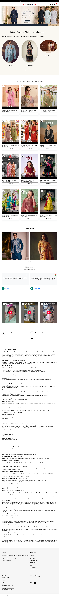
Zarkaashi (39, 510)
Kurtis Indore (22, 462)
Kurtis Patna (32, 462)
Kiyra (36, 510)
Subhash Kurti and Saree (13, 502)
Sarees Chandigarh (5, 454)
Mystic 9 (18, 504)
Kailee (19, 502)
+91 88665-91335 (7, 560)
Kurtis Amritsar (19, 464)
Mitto (27, 504)
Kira (52, 510)
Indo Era (44, 503)
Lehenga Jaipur (44, 496)
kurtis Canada (14, 458)
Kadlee (26, 503)
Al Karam (37, 528)
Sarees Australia (22, 448)
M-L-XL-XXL (29, 141)
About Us (32, 555)
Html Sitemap (4, 580)
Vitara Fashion (48, 502)
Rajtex (31, 509)
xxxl (32, 176)
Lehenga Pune (31, 496)
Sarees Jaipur (39, 453)
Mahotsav (16, 510)
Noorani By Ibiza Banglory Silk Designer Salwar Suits (48, 146)
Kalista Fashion (9, 509)
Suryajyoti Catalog (23, 538)
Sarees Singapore (29, 448)
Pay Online (4, 575)
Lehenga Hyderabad (12, 496)
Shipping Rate (32, 567)
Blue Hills (14, 504)
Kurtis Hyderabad (11, 462)
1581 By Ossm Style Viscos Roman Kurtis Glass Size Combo (10, 146)
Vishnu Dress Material (16, 522)
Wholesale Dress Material (6, 370)
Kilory (48, 526)
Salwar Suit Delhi (22, 485)
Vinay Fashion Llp (19, 528)
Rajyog (39, 509)
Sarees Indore (23, 453)
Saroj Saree (21, 509)
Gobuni (20, 510)
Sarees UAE (49, 448)
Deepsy (53, 521)
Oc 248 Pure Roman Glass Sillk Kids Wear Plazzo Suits (9, 111)
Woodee (15, 503)
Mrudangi (41, 503)
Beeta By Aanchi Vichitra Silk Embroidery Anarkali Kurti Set (10, 216)
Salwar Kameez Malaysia (6, 480)
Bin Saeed (9, 522)
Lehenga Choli (48, 55)
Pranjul (18, 520)
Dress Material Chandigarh (34, 474)
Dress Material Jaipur (6, 474)
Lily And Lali (54, 538)
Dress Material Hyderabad (15, 473)
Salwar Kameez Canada (23, 480)
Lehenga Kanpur (50, 496)
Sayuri (8, 526)
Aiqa (45, 526)
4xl (35, 176)
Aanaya (3, 542)
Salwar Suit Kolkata (48, 487)
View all (46, 31)
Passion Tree (54, 502)
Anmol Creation (9, 510)
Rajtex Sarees (4, 538)
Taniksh (3, 502)
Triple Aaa (46, 521)
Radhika (6, 502)
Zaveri (8, 530)
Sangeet (20, 541)
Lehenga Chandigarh (13, 498)
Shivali (45, 504)
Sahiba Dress (30, 526)
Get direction (4, 562)
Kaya (5, 503)
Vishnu (46, 541)
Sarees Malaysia (5, 448)
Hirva (48, 503)
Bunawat (43, 509)
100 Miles (29, 503)
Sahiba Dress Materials (13, 521)
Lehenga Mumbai (5, 496)
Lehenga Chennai (43, 498)
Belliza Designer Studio (38, 529)
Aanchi (30, 541)
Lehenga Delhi (19, 496)
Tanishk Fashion (12, 529)
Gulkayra (19, 526)
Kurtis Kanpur (43, 462)
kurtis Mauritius (33, 458)
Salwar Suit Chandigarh (22, 487)
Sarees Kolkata (26, 454)
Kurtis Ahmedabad (12, 464)
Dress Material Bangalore (23, 474)
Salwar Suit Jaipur (50, 485)
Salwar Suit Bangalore (13, 487)
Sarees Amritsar (20, 454)
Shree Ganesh (39, 522)
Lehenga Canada (17, 492)
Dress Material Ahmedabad (44, 474)
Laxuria (27, 541)
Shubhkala (9, 515)
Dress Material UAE (15, 469)
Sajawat (11, 526)
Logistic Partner (33, 562)
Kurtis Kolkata (25, 464)
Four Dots (3, 529)
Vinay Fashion (29, 521)
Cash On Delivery (33, 560)
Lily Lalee (22, 503)
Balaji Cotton (23, 522)
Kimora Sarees (47, 510)
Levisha (47, 520)
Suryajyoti (14, 520)
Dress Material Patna (49, 473)
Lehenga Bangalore (5, 498)
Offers (40, 81)
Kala (44, 520)
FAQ (31, 565)
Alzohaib (48, 529)
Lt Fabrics (3, 510)
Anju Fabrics (41, 504)
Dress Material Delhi (25, 473)
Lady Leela (10, 504)
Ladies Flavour (42, 502)
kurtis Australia (20, 458)
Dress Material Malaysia (6, 468)
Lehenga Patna (37, 496)
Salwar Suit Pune (36, 485)
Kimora (8, 528)
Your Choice (4, 526)
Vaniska (8, 503)
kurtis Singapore (27, 458)
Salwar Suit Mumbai (5, 485)
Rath (37, 509)
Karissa (37, 503)
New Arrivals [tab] (21, 81)
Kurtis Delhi (17, 462)
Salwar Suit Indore (28, 485)
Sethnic (52, 509)
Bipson (38, 520)
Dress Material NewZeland (6, 469)
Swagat (26, 526)
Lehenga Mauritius (39, 492)
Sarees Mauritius (36, 448)
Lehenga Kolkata (36, 498)
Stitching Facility (5, 579)
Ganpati (49, 521)
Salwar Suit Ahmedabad (31, 487)
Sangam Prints (15, 509)
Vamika (48, 504)
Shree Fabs (42, 528)
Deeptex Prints (16, 538)
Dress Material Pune (41, 473)
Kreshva (37, 541)
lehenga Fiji (11, 492)
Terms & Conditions (34, 557)
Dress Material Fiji (14, 468)
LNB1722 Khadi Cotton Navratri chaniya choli (48, 181)
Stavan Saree (48, 509)
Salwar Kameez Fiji (14, 480)
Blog (2, 584)
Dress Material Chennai (24, 476)
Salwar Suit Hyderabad (14, 485)
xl (47, 106)
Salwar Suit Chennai (5, 488)
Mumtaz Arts (25, 528)
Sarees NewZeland (42, 448)
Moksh (19, 503)
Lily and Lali (23, 504)
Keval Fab (8, 534)
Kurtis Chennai (31, 464)
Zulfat (35, 522)
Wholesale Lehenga (5, 372)
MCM (33, 522)
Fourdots (55, 529)
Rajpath (34, 509)
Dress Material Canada (22, 468)
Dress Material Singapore (41, 468)
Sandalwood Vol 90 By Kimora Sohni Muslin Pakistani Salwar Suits (28, 111)
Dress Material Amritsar (6, 476)
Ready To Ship (32, 81)
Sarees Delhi (17, 453)
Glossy (30, 522)
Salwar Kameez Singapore (42, 480)
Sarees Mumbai (4, 453)
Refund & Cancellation (34, 569)
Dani (40, 526)
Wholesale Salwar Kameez (6, 371)
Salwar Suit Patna (43, 485)
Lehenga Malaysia (5, 492)
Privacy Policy (33, 558)
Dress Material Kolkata (15, 476)
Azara (51, 520)
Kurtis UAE (46, 458)
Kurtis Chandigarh (5, 464)
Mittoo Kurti (13, 541)
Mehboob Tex (13, 528)
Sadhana (24, 521)
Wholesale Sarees (5, 367)
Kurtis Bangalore (50, 462)
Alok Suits (3, 520)
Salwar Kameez (29, 65)
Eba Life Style (4, 530)
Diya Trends (30, 502)
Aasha (28, 534)
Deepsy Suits (4, 528)
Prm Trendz (41, 521)
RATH (35, 540)
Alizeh (34, 502)
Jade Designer (41, 534)
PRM (26, 502)
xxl (49, 106)
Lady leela (49, 538)
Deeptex (11, 503)
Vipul (5, 511)
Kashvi (54, 510)
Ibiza (34, 526)
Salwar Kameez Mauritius (6, 481)
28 (9, 106)
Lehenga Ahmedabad (21, 498)
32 (11, 106)
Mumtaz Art (22, 520)
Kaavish (26, 529)
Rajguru (33, 541)
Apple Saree (4, 509)
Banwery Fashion (48, 528)
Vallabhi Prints (41, 541)
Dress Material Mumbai (6, 473)
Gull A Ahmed (4, 522)
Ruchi (3, 511)
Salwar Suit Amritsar (40, 487)
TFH (13, 510)
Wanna (51, 503)
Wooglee (54, 503)
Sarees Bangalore (52, 453)
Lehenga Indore (25, 496)
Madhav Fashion (35, 521)
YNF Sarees (33, 510)
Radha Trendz (35, 534)
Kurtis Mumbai (4, 462)
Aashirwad (15, 526)
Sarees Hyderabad (11, 453)
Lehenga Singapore (31, 492)
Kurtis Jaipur (37, 462)
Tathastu (12, 515)
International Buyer (5, 577)
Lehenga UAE (53, 492)
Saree (10, 65)
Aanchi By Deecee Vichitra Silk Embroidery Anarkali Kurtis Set (27, 181)
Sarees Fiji (10, 448)
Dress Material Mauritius (51, 468)
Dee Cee (37, 502)
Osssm (6, 504)
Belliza (35, 520)
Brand (3, 582)
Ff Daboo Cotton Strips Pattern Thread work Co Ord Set (29, 146)
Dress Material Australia (31, 468)
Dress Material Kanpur (14, 474)
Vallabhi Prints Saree (26, 510)
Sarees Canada (15, 448)
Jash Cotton (27, 520)
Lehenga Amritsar (29, 498)
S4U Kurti (39, 540)
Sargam (37, 526)
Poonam (33, 503)
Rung (29, 504)
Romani (32, 520)
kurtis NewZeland (40, 458)
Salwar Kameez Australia (32, 480)
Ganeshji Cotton (5, 521)
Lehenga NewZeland (46, 492)
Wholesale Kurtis (5, 369)
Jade (27, 522)
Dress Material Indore (33, 473)
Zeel (5, 515)
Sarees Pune (29, 453)
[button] (3, 23)
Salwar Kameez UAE (26, 481)
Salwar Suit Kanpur (5, 487)
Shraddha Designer (13, 534)
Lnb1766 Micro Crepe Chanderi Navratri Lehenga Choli (48, 216)
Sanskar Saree (26, 509)
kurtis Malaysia (4, 458)
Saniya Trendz (22, 529)
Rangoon (23, 502)
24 (7, 106)
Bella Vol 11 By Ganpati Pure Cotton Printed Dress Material (9, 181)
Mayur (11, 520)
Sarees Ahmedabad (12, 454)
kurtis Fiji (9, 458)
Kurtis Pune (27, 462)
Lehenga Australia (24, 492)
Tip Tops (32, 504)
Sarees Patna (34, 453)
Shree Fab (3, 534)
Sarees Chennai (33, 454)
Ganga (18, 521)
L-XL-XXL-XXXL (10, 141)
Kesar (16, 515)
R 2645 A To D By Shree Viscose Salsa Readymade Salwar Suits (48, 111)
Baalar (21, 521)
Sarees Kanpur (45, 453)
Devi (2, 503)
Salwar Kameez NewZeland (17, 481)
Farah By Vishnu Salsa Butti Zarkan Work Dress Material (29, 216)
